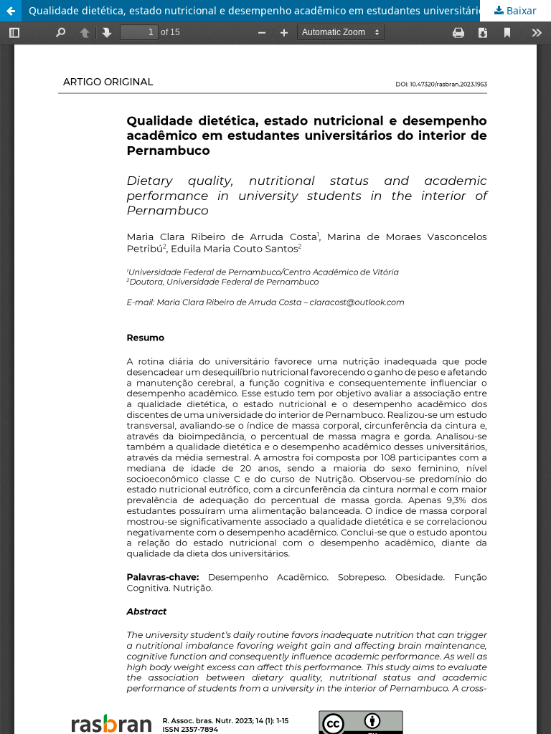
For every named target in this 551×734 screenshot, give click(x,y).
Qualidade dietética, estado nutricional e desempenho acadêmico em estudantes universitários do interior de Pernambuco (290, 10)
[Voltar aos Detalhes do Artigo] (11, 11)
